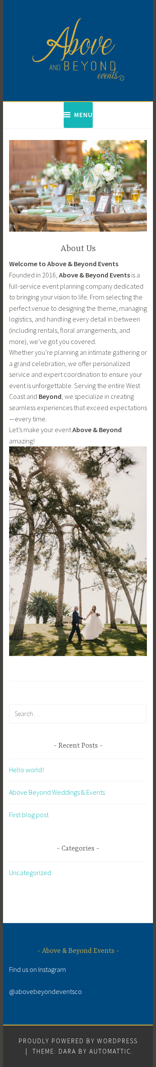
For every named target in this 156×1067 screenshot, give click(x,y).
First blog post (29, 814)
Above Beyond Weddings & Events (57, 792)
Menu (83, 115)
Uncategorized (30, 872)
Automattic (110, 1051)
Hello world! (26, 769)
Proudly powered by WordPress (78, 1041)
